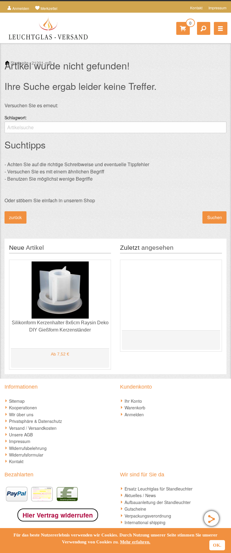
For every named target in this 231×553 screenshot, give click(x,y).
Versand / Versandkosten (33, 428)
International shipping (145, 522)
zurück (15, 217)
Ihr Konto (133, 401)
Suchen (214, 217)
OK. (217, 545)
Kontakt (196, 7)
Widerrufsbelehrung (28, 448)
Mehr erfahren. (135, 541)
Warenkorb (135, 408)
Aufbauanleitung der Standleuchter (158, 502)
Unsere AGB (21, 435)
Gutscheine (135, 509)
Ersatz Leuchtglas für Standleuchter (158, 489)
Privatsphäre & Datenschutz (35, 421)
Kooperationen (23, 408)
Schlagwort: (16, 118)
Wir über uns (21, 414)
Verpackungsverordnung (148, 516)
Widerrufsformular (26, 455)
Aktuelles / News (140, 495)
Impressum (217, 7)
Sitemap (17, 401)
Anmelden (134, 414)
